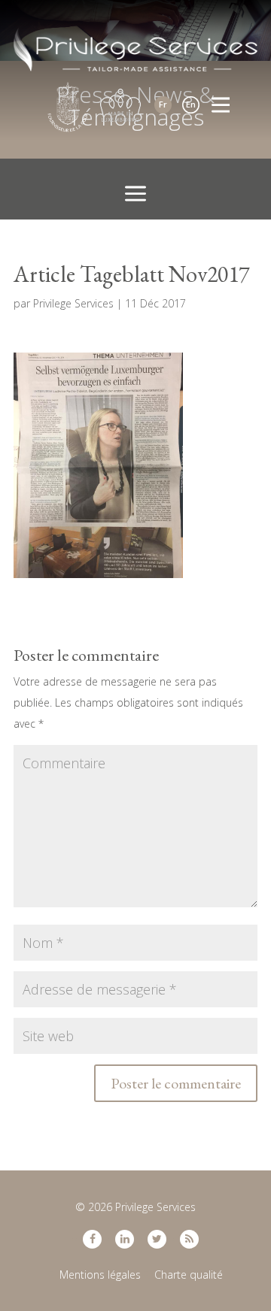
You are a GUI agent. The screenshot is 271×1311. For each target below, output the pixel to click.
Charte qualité (188, 1274)
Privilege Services (73, 303)
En (191, 104)
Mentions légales (100, 1274)
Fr (163, 104)
